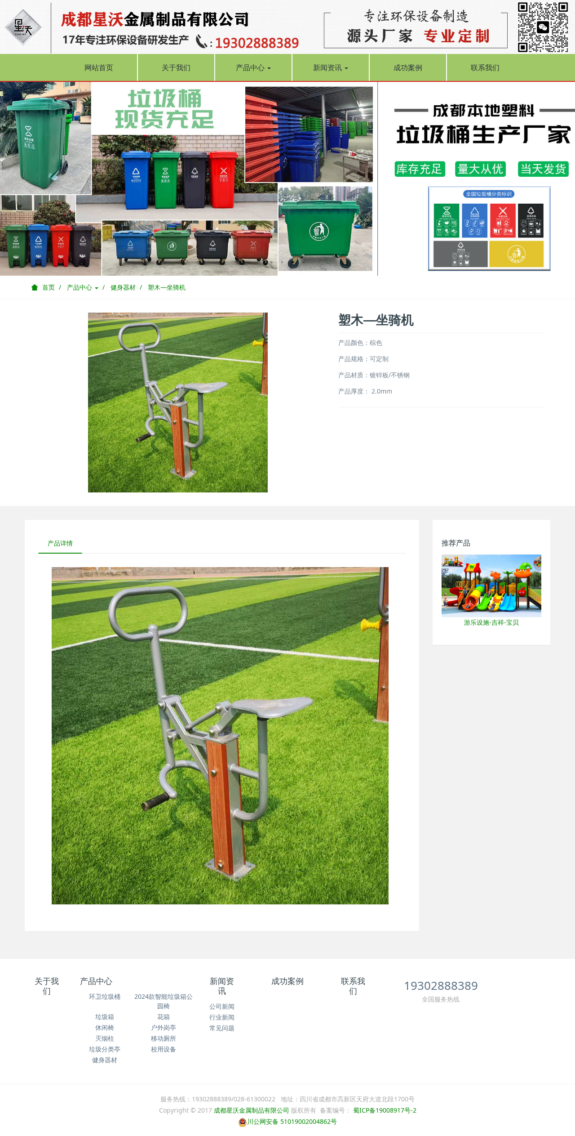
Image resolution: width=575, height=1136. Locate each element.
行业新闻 (221, 1017)
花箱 (163, 1016)
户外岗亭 (163, 1027)
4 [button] (303, 262)
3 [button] (292, 262)
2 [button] (282, 262)
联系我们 (485, 67)
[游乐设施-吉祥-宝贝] (492, 585)
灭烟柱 (104, 1038)
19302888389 (441, 985)
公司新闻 (221, 1006)
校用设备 (163, 1049)
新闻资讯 (328, 67)
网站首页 (98, 67)
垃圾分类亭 (104, 1049)
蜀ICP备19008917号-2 (383, 1110)
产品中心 (251, 67)
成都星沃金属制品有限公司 (251, 1110)
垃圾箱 (104, 1016)
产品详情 (60, 543)
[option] (287, 178)
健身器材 (123, 287)
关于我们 (176, 67)
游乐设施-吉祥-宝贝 (491, 622)
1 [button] (271, 262)
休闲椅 (104, 1027)
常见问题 (221, 1028)
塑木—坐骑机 (167, 287)
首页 (48, 287)
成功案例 (408, 67)
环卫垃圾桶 (104, 996)
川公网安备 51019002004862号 (292, 1121)
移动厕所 (163, 1038)
